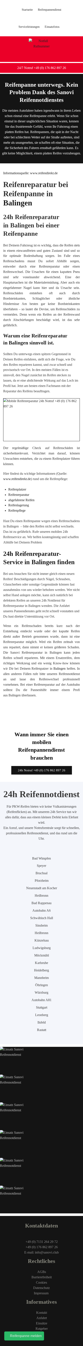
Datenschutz (41, 1288)
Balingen (59, 668)
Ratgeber (42, 1328)
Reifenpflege (17, 510)
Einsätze (41, 1323)
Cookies (41, 1282)
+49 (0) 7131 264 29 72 (42, 1241)
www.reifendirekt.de (17, 479)
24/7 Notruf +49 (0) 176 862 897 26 (41, 68)
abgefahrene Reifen (21, 500)
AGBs (41, 1272)
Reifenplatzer (17, 489)
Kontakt (41, 1312)
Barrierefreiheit (41, 1277)
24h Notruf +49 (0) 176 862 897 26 (41, 770)
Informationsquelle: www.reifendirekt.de (30, 173)
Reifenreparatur (18, 495)
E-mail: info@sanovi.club (41, 1252)
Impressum (41, 1293)
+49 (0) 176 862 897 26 (42, 1247)
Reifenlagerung (18, 505)
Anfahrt (41, 1318)
